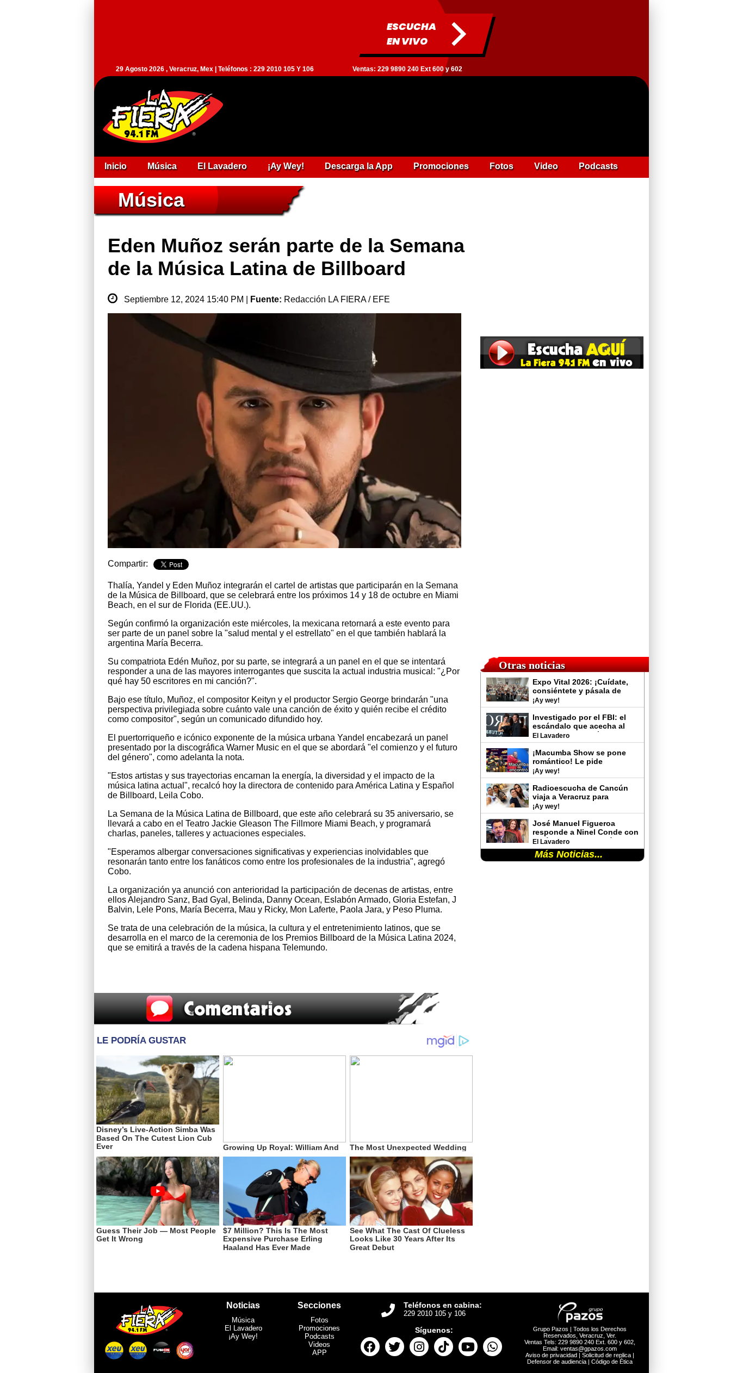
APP (319, 1353)
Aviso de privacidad (551, 1355)
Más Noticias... (569, 854)
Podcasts (320, 1336)
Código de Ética (612, 1361)
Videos (319, 1344)
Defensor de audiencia (556, 1361)
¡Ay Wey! (243, 1336)
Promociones (319, 1328)
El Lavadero (243, 1328)
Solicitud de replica (606, 1355)
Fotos (320, 1320)
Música (243, 1320)
